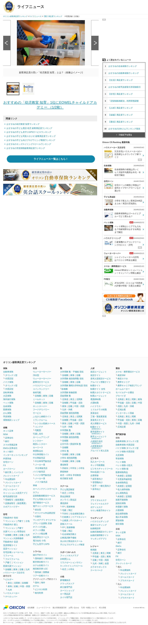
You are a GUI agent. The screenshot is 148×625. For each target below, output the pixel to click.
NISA (5, 434)
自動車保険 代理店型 (125, 445)
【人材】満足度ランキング (120, 108)
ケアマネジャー (79, 517)
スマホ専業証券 (10, 445)
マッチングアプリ (98, 539)
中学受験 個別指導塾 (69, 437)
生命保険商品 (122, 482)
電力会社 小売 (39, 540)
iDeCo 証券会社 (10, 448)
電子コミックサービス (43, 506)
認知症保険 (121, 503)
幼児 (64, 493)
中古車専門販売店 (43, 461)
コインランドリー (41, 389)
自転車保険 (8, 392)
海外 (43, 582)
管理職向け (97, 482)
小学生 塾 (64, 451)
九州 (27, 535)
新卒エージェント (98, 437)
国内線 (38, 572)
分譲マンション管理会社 (14, 531)
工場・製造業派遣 (98, 416)
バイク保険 (8, 382)
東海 (15, 535)
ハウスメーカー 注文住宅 (13, 573)
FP (63, 507)
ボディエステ (96, 507)
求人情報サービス (98, 423)
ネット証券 (8, 431)
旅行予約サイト (40, 555)
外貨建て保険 (122, 507)
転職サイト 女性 (97, 389)
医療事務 (71, 507)
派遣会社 (94, 413)
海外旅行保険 (9, 399)
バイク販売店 (39, 471)
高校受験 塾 (65, 396)
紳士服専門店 (66, 587)
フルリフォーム (12, 559)
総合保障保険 (122, 513)
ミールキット (39, 399)
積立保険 (120, 524)
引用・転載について (89, 608)
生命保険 (7, 406)
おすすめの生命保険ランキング (122, 66)
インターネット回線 (125, 413)
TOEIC (65, 513)
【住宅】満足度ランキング (122, 94)
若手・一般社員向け (101, 486)
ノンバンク (18, 472)
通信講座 (64, 503)
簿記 (70, 510)
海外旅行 (49, 558)
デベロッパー (11, 596)
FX (4, 465)
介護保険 (120, 510)
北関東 (17, 583)
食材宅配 (37, 392)
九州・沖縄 (67, 409)
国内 (37, 582)
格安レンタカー (40, 444)
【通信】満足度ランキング (121, 122)
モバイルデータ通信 (125, 392)
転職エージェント (98, 396)
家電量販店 (65, 580)
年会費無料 (10, 479)
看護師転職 (95, 399)
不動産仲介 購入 (10, 524)
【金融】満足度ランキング (121, 115)
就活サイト (95, 375)
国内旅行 (39, 558)
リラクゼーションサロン (71, 562)
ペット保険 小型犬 (124, 465)
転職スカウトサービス (100, 392)
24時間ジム (65, 559)
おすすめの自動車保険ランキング (123, 73)
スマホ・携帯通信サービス (128, 372)
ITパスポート (76, 520)
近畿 (21, 535)
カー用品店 (65, 594)
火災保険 (7, 396)
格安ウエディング (98, 525)
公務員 (65, 520)
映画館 (93, 550)
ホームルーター (123, 389)
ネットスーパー (40, 406)
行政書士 (66, 517)
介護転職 (94, 403)
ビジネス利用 (41, 589)
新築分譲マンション (12, 566)
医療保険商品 (122, 472)
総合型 (38, 509)
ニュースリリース (43, 608)
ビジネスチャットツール (101, 468)
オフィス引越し (40, 527)
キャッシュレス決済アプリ (15, 493)
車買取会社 (38, 451)
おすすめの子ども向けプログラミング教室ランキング (31, 140)
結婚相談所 (95, 528)
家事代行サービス (41, 382)
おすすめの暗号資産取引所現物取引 (124, 87)
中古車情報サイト (41, 454)
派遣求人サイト (97, 420)
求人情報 (102, 608)
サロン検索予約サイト (100, 510)
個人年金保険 (122, 517)
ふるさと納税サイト (42, 416)
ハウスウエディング (99, 521)
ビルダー (9, 579)
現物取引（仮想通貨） (15, 500)
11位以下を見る (125, 135)
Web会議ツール (97, 472)
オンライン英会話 (68, 500)
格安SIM (121, 375)
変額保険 (120, 520)
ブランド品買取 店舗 (42, 523)
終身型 (121, 476)
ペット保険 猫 (122, 469)
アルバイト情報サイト (100, 382)
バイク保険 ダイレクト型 (127, 448)
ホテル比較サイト (41, 565)
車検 (35, 485)
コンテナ (39, 427)
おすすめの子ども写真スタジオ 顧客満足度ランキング (31, 136)
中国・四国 (25, 586)
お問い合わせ (74, 608)
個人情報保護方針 (59, 608)
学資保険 (7, 416)
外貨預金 (7, 458)
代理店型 (9, 378)
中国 (140, 403)
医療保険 (7, 409)
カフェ (36, 492)
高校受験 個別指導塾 (69, 413)
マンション (10, 521)
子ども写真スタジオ (42, 499)
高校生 (65, 468)
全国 (107, 563)
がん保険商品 (122, 493)
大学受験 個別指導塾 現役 (72, 378)
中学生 (73, 468)
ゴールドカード (12, 486)
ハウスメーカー (12, 593)
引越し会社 (38, 434)
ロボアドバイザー (11, 507)
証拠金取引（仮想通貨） (16, 503)
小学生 (81, 468)
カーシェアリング (41, 437)
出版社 (38, 516)
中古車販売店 (39, 458)
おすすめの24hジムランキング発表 (124, 129)
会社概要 (30, 608)
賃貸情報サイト (10, 545)
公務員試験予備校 (68, 538)
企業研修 (94, 475)
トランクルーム (40, 420)
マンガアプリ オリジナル (44, 520)
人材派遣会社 (96, 447)
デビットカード (10, 489)
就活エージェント (98, 372)
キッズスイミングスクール (71, 566)
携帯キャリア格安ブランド (130, 385)
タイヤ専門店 (66, 597)
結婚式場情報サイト (99, 535)
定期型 (129, 476)
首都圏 (8, 535)
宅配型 (38, 430)
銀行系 (8, 472)
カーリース (38, 447)
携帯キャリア (124, 382)
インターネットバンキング (15, 455)
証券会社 (9, 438)
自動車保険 (8, 372)
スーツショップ (67, 590)
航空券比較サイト (41, 562)
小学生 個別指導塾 (68, 458)
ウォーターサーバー (42, 372)
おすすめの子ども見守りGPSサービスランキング (29, 132)
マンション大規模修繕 (13, 538)
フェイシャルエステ (99, 503)
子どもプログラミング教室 (72, 544)
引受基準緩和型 (125, 479)
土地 (27, 521)
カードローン (9, 469)
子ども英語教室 (67, 489)
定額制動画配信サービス (44, 496)
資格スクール (66, 524)
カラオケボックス (98, 567)
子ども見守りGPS (41, 544)
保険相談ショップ (11, 420)
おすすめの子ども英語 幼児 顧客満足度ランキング (29, 128)
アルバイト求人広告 (99, 450)
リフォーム (8, 555)
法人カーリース (97, 461)
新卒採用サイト (97, 432)
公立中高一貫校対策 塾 (70, 444)
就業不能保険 (122, 500)
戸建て (20, 521)
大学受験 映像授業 (68, 392)
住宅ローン (8, 462)
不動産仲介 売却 (10, 518)
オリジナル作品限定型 (45, 513)
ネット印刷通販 (97, 465)
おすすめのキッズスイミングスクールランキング (29, 144)
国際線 (46, 572)
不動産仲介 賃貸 (10, 542)
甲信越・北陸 (76, 403)
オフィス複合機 (40, 533)
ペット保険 (8, 403)
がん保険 (7, 413)
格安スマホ (123, 378)
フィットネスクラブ (69, 555)
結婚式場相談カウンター (101, 532)
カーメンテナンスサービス (45, 489)
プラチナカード (127, 580)
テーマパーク (96, 570)
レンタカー (38, 440)
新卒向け (96, 489)
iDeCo (118, 546)
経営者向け (97, 479)
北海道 (65, 399)
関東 (109, 553)
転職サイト (95, 385)
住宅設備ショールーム (13, 552)
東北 (10, 583)
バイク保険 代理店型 (125, 451)
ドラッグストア (67, 583)
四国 (120, 406)
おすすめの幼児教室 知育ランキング (23, 124)
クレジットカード (11, 476)
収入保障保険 (124, 489)
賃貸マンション (10, 549)
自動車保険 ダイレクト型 (127, 441)
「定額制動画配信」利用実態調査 (123, 101)
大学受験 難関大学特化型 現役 (74, 385)
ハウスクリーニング (42, 385)
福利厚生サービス (41, 537)
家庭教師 (64, 471)
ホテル (36, 586)
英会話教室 (65, 496)
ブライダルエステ (98, 500)
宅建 (64, 510)
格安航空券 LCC (40, 569)
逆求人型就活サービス (100, 378)
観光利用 (39, 593)
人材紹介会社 (96, 442)
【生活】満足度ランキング (121, 80)
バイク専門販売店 (43, 475)
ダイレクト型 (11, 375)
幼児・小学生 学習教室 (70, 475)
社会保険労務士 (77, 513)
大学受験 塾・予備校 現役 (72, 372)
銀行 (7, 441)
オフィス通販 (39, 530)
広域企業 (122, 409)
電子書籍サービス (41, 502)
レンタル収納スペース (45, 423)
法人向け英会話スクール (71, 541)
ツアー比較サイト (41, 575)
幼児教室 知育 (66, 478)
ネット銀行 (8, 451)
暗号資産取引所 (10, 496)
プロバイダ (121, 396)
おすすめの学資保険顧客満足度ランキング (26, 148)
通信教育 (64, 465)
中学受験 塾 (65, 430)
